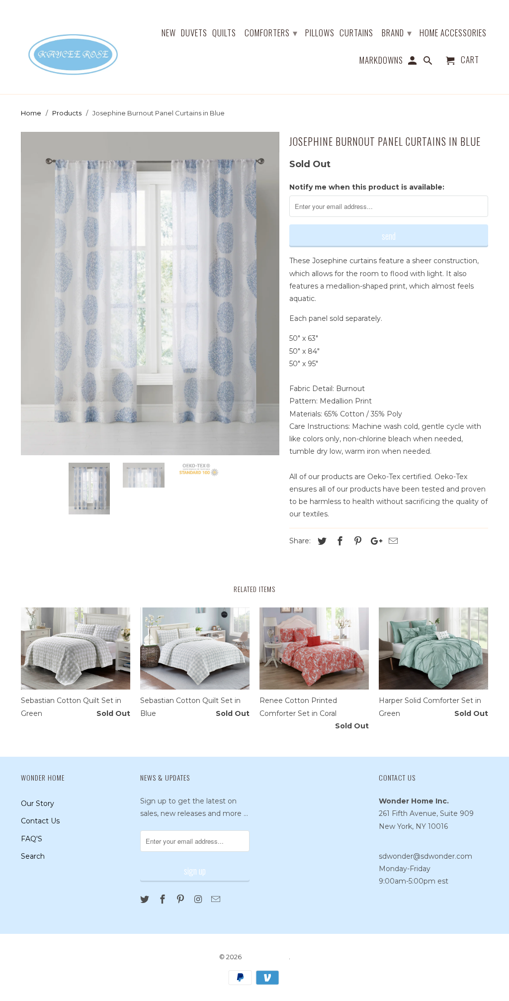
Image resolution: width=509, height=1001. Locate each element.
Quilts (224, 33)
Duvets (194, 33)
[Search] (429, 62)
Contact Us (40, 820)
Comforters (271, 32)
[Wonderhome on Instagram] (198, 899)
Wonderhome (266, 957)
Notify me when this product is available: (366, 187)
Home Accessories (453, 33)
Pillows (320, 33)
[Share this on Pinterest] (356, 541)
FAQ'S (31, 838)
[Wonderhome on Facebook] (163, 899)
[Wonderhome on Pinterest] (181, 899)
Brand (397, 32)
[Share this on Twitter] (321, 541)
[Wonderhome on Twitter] (145, 899)
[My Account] (413, 62)
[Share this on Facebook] (338, 541)
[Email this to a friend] (392, 541)
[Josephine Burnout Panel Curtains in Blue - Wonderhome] (150, 293)
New (169, 33)
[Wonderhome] (74, 47)
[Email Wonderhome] (216, 899)
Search (33, 856)
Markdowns (381, 60)
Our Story (37, 803)
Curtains (356, 33)
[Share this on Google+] (374, 541)
